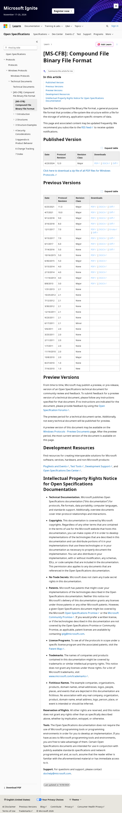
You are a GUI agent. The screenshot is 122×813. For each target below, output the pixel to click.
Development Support (97, 466)
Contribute (56, 806)
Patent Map (55, 648)
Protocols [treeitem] (12, 65)
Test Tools (76, 466)
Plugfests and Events (55, 466)
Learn (47, 44)
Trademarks (25, 811)
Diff (114, 163)
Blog (42, 806)
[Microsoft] (5, 26)
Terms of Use (8, 811)
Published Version (55, 82)
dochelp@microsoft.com (57, 773)
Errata (112, 229)
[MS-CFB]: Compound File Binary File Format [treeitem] (24, 105)
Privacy (68, 806)
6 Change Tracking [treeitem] (24, 148)
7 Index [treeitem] (19, 154)
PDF (96, 163)
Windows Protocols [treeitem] (20, 75)
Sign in (114, 25)
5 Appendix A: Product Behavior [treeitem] (24, 141)
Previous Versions (54, 86)
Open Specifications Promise (81, 613)
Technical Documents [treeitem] (23, 86)
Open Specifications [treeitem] (16, 54)
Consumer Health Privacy (90, 806)
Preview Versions (54, 90)
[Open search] (107, 26)
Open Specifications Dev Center (61, 470)
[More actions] (117, 44)
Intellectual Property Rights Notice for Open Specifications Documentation (75, 99)
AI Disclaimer (9, 806)
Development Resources (58, 94)
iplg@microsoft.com (73, 633)
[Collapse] (37, 41)
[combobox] (20, 47)
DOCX (105, 163)
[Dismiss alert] (116, 6)
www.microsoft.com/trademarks (67, 676)
